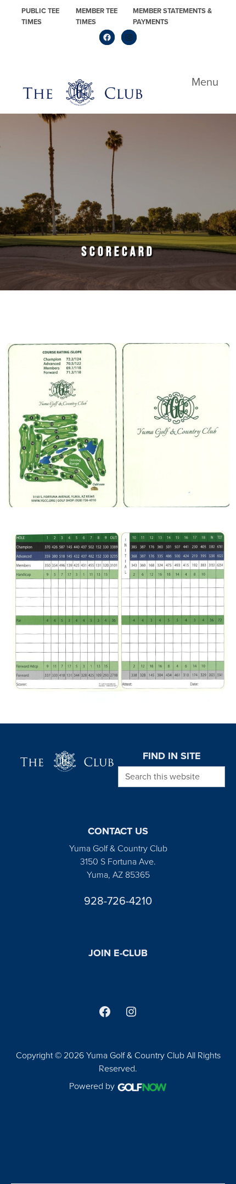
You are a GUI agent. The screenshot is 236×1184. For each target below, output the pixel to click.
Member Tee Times (96, 16)
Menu (205, 82)
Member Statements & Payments (172, 16)
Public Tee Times (40, 16)
